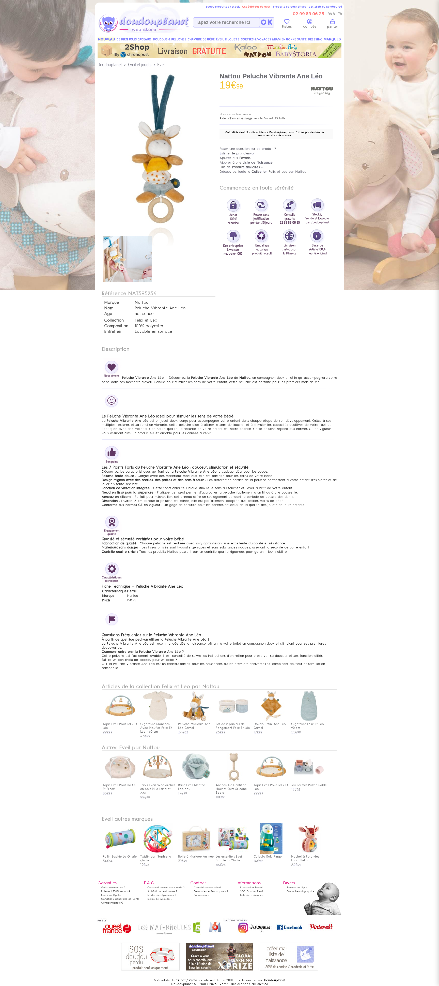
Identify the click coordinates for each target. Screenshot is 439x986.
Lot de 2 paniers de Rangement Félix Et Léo (233, 726)
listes (287, 26)
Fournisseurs (201, 895)
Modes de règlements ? (161, 895)
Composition (116, 326)
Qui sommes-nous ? (113, 887)
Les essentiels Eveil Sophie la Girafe (229, 858)
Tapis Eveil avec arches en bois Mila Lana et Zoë (157, 789)
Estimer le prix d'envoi (237, 153)
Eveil (161, 64)
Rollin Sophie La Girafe (120, 856)
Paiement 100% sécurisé (115, 891)
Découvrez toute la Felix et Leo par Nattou (263, 171)
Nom (108, 308)
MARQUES (332, 39)
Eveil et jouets (139, 64)
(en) (120, 902)
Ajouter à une (246, 162)
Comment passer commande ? (166, 887)
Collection (114, 320)
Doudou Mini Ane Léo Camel (270, 726)
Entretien (112, 331)
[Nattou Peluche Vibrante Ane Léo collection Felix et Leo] (158, 224)
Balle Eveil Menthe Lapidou (191, 787)
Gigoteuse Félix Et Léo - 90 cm (308, 726)
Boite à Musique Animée (196, 856)
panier (332, 26)
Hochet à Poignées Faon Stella (305, 858)
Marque (111, 302)
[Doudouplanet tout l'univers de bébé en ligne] (154, 32)
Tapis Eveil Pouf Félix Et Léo (120, 726)
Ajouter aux (235, 158)
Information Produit (251, 887)
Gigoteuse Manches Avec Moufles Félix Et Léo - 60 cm (156, 727)
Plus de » (241, 167)
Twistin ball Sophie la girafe (155, 858)
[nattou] (321, 101)
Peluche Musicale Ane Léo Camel (194, 726)
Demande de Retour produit (211, 891)
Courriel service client (207, 887)
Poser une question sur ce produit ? (248, 149)
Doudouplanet (110, 64)
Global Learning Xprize (300, 891)
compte (309, 26)
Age (108, 313)
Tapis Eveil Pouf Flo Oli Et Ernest (119, 787)
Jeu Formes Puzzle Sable (309, 785)
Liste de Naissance (251, 895)
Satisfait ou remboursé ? (162, 891)
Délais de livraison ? (159, 898)
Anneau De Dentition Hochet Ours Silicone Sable (231, 788)
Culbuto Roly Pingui (268, 856)
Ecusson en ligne (297, 887)
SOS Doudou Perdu (252, 891)
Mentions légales (111, 895)
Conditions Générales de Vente (120, 898)
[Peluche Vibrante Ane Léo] (127, 282)
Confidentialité (109, 902)
